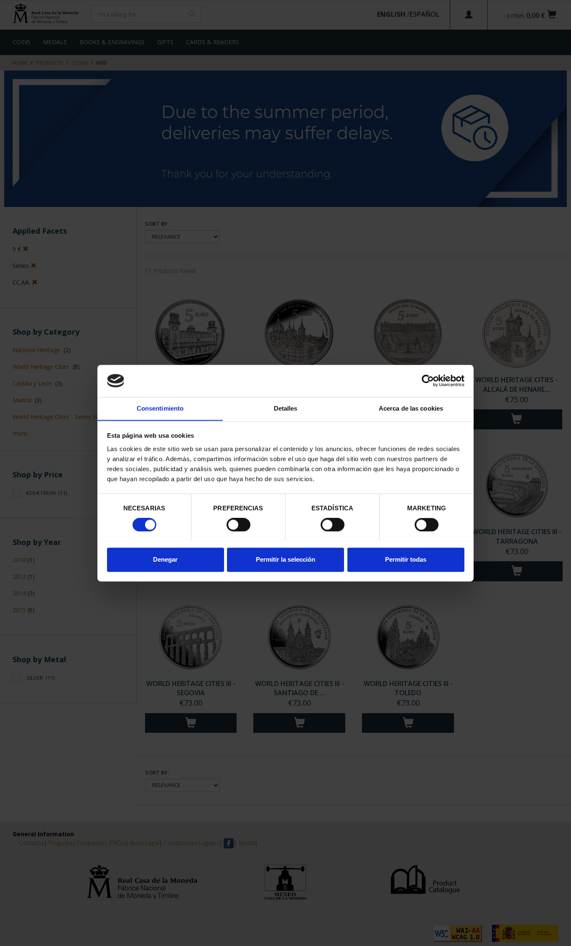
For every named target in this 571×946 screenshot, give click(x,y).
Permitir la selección (285, 559)
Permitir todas (405, 559)
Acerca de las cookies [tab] (411, 408)
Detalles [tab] (286, 408)
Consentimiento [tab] (160, 408)
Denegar (165, 559)
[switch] (238, 524)
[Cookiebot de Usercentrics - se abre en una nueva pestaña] (427, 380)
